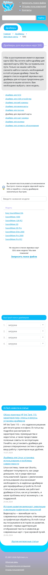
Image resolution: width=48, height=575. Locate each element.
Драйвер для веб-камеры (16, 102)
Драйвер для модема (14, 121)
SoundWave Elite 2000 (14, 232)
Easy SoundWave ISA (14, 213)
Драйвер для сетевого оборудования (22, 125)
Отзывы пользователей (34, 6)
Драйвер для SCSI (13, 95)
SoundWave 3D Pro (13, 228)
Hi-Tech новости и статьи (15, 408)
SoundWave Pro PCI (13, 239)
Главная (7, 34)
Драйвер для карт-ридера (17, 118)
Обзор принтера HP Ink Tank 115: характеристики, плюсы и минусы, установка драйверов (20, 417)
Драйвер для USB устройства (18, 99)
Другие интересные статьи (25, 541)
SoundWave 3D (11, 224)
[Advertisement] (24, 155)
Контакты (26, 10)
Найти (41, 17)
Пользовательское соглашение (17, 566)
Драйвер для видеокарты (16, 106)
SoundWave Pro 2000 (14, 235)
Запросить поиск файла (34, 2)
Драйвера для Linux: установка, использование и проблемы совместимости (19, 460)
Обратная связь (11, 562)
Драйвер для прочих (14, 110)
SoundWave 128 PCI (13, 220)
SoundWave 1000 (12, 217)
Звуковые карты (10, 36)
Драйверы (19, 34)
